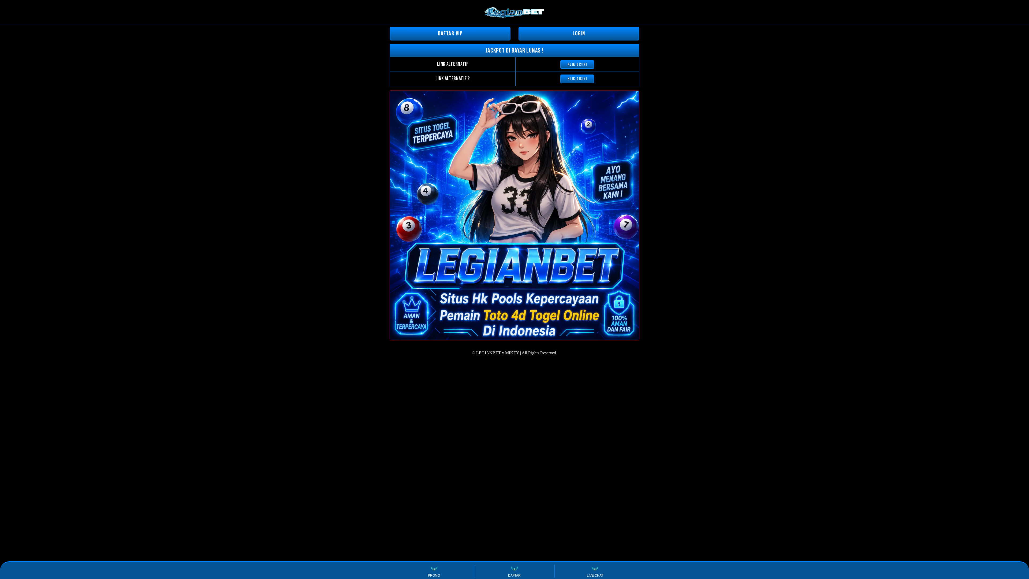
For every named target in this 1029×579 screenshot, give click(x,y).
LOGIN (579, 33)
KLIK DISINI (577, 64)
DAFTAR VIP (450, 33)
